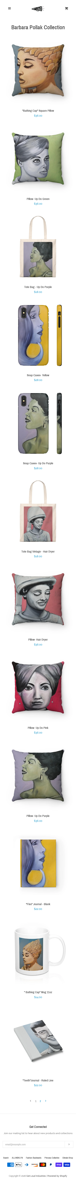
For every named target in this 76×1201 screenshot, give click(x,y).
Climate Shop (67, 1158)
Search (6, 1158)
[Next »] (46, 1101)
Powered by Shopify (57, 1176)
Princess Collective (52, 1158)
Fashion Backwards (33, 1158)
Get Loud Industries (36, 1176)
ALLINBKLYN (17, 1158)
